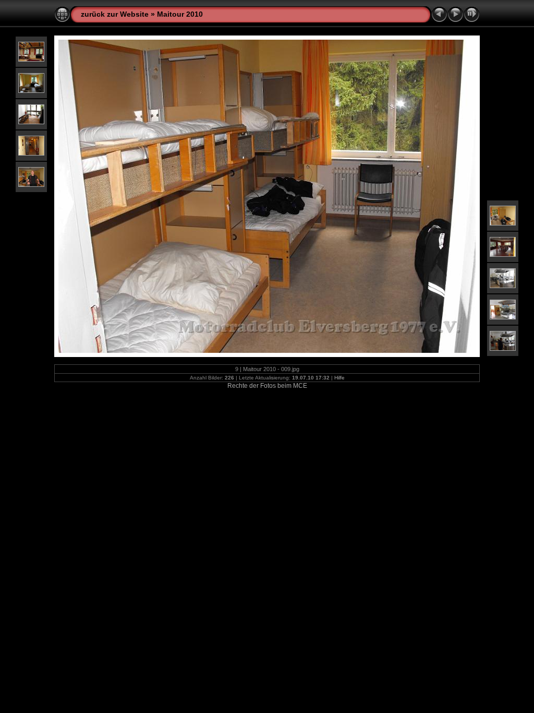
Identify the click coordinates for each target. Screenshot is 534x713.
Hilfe (339, 378)
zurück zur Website (115, 14)
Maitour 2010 (180, 14)
